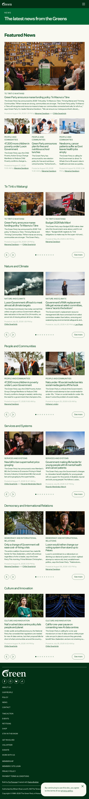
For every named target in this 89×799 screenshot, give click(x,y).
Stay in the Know (10, 734)
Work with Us (8, 755)
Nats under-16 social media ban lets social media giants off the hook (64, 384)
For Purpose (12, 782)
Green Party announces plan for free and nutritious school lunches (44, 148)
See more (78, 255)
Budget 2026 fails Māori (58, 222)
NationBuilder (33, 782)
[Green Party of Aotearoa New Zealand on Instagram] (10, 681)
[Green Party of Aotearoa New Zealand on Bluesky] (16, 681)
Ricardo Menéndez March (31, 484)
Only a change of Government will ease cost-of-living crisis (21, 546)
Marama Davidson (42, 114)
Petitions (6, 724)
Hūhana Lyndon (52, 404)
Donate (5, 750)
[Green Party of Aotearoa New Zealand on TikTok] (22, 681)
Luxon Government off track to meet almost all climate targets (23, 304)
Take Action (7, 714)
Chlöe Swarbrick (59, 114)
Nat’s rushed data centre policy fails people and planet (22, 626)
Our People (7, 692)
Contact (6, 707)
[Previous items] (6, 255)
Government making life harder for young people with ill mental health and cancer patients (64, 465)
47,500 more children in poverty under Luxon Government (16, 146)
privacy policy (67, 791)
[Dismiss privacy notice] (82, 786)
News (4, 702)
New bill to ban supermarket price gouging (21, 463)
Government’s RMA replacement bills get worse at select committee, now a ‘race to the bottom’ (64, 305)
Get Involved (8, 740)
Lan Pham (79, 325)
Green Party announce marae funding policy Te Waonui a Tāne (36, 97)
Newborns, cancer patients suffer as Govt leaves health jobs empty (71, 148)
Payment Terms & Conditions (15, 776)
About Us (6, 687)
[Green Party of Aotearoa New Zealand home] (14, 673)
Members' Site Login (11, 766)
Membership (7, 761)
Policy (5, 697)
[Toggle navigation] (83, 4)
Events (5, 719)
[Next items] (13, 255)
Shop (4, 729)
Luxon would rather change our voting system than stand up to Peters (62, 547)
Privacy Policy (9, 771)
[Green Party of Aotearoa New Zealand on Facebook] (4, 681)
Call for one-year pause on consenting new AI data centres (62, 626)
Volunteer (7, 745)
